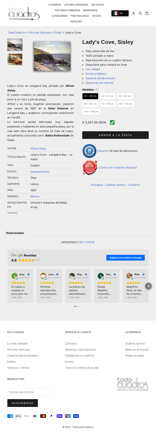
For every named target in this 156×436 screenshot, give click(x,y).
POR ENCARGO (80, 16)
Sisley (58, 32)
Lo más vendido (17, 343)
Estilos (11, 361)
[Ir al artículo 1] (15, 45)
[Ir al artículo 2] (15, 59)
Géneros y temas (18, 367)
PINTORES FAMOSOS (67, 10)
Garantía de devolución (100, 78)
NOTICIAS (76, 21)
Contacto (134, 184)
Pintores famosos (39, 32)
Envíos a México (96, 73)
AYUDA (96, 16)
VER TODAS (86, 242)
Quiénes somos (115, 184)
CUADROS (54, 5)
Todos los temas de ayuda (82, 367)
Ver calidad (93, 69)
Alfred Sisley (38, 148)
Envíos (69, 361)
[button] (7, 286)
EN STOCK (97, 5)
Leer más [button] (16, 297)
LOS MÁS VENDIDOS (76, 5)
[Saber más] (97, 89)
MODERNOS (90, 10)
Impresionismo (39, 171)
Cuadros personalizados (22, 355)
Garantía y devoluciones (80, 349)
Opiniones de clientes (99, 82)
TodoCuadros (16, 32)
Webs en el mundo (137, 349)
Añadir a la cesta (115, 135)
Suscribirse (23, 403)
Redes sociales (134, 355)
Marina (34, 196)
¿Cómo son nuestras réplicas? (117, 167)
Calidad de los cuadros (79, 355)
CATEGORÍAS (60, 16)
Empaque (97, 184)
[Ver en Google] (14, 276)
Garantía (103, 150)
